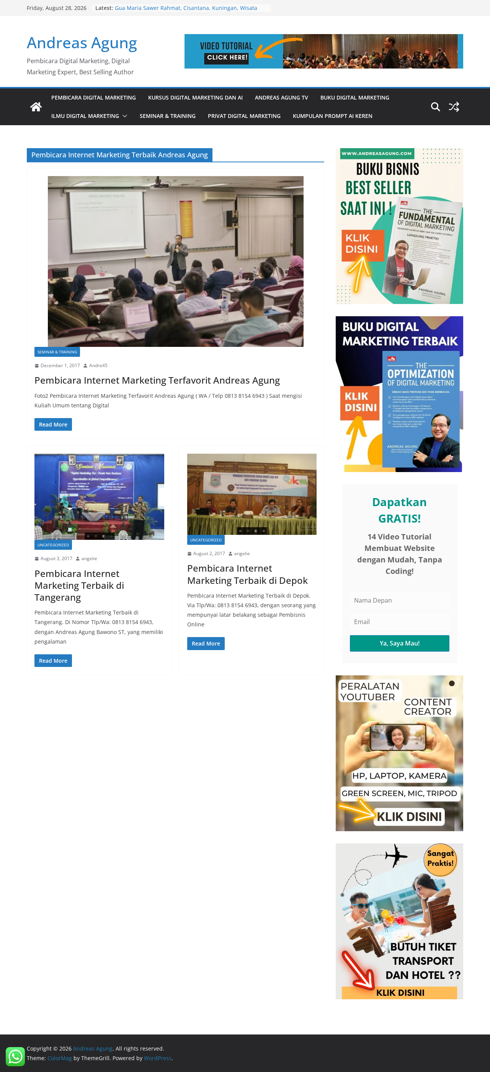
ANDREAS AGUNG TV (281, 97)
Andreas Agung (82, 42)
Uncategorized (53, 544)
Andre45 (98, 365)
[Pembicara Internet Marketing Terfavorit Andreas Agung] (175, 261)
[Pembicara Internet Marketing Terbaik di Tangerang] (99, 497)
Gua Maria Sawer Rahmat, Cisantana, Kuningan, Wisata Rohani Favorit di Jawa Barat (186, 11)
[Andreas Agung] (36, 107)
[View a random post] (454, 107)
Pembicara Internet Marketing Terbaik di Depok (247, 574)
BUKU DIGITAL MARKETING (354, 97)
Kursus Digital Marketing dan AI (195, 97)
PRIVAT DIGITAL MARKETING (244, 115)
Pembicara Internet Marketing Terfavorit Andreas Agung (157, 380)
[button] (123, 116)
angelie (89, 558)
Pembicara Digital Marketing (93, 97)
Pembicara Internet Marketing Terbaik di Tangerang (79, 585)
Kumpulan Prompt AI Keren (332, 115)
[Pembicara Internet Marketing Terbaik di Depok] (252, 494)
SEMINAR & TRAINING (168, 115)
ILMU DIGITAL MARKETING (85, 115)
